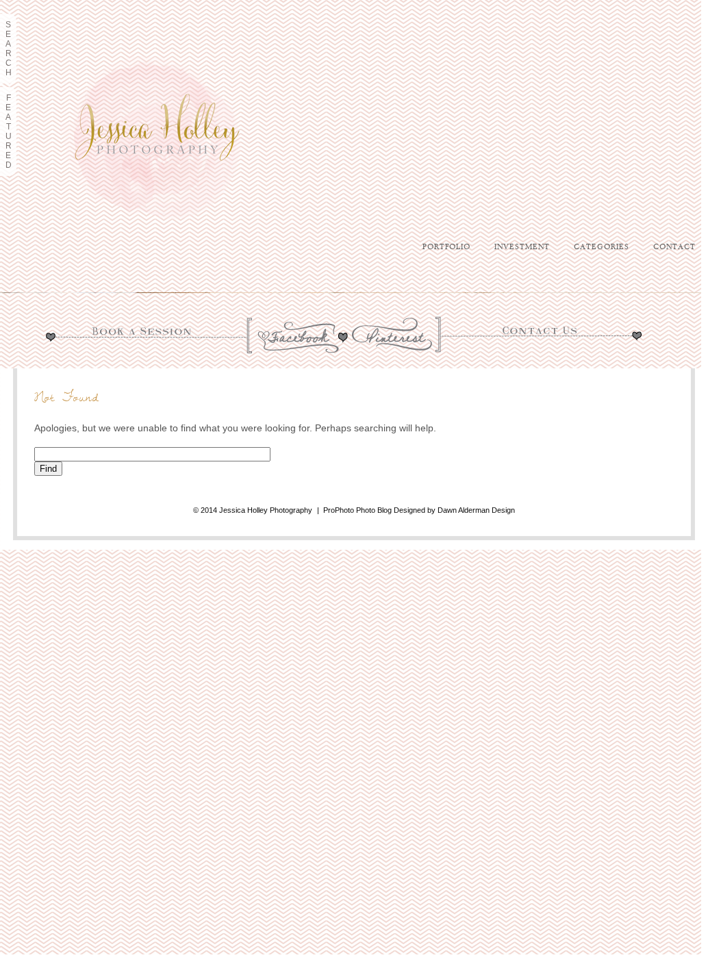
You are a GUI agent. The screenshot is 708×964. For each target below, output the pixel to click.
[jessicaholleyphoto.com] (171, 282)
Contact (674, 247)
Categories (601, 247)
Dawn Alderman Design (476, 510)
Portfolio (446, 247)
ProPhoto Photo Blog (357, 510)
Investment (522, 247)
